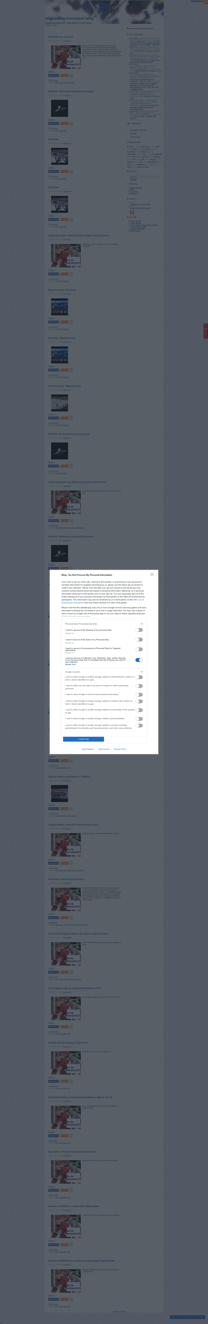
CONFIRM (83, 739)
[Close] (153, 575)
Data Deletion (88, 749)
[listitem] (104, 623)
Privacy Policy (120, 749)
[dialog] (104, 662)
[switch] (139, 630)
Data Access (104, 749)
